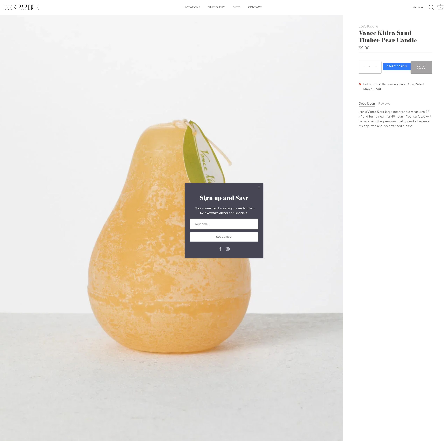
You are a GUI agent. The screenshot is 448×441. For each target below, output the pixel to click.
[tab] (368, 103)
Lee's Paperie (368, 26)
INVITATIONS (191, 7)
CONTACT (255, 7)
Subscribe (224, 237)
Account (418, 7)
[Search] (431, 7)
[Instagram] (228, 249)
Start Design (397, 66)
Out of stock (421, 67)
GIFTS (236, 7)
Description (367, 103)
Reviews (384, 103)
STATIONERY (216, 7)
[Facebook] (220, 249)
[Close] (259, 187)
